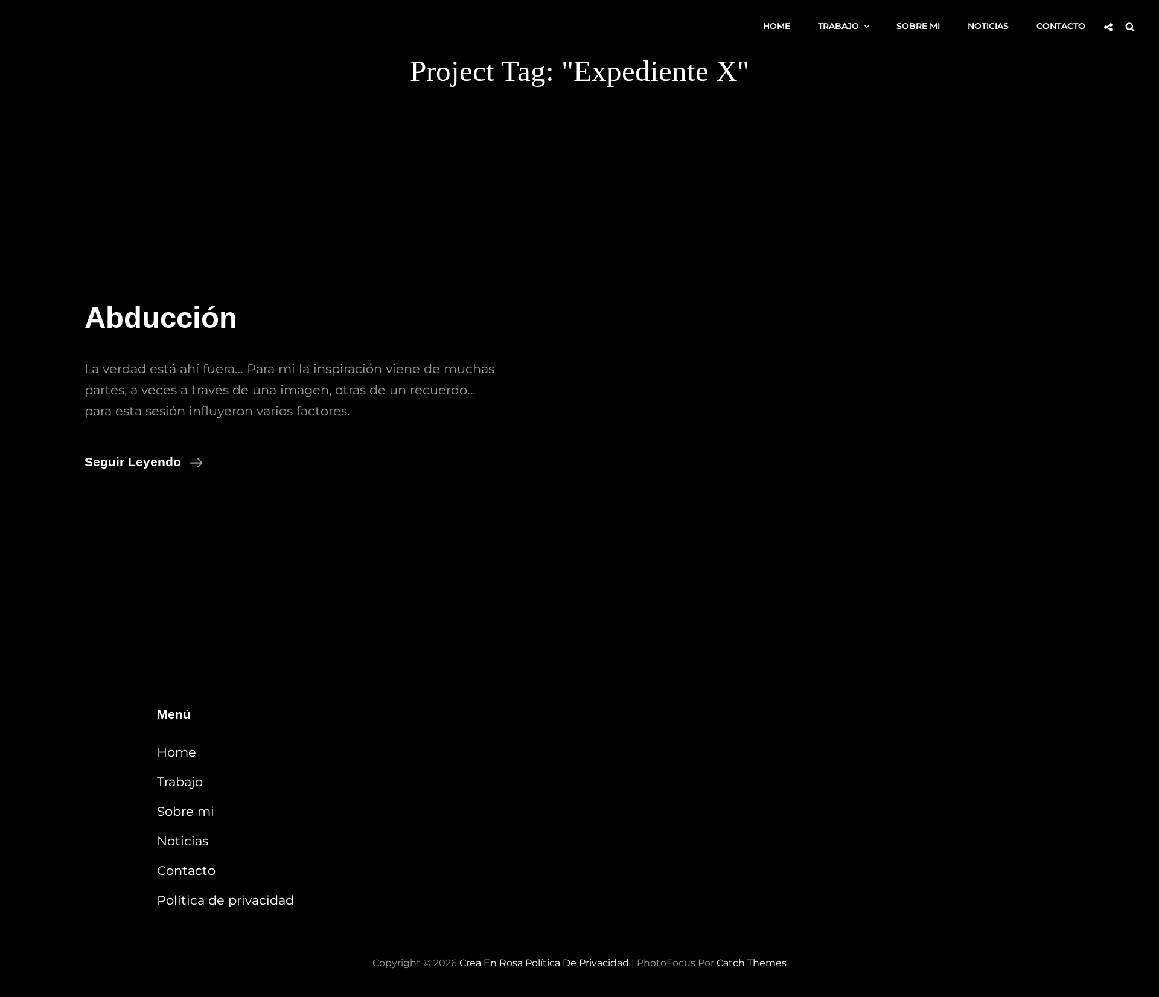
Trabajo (838, 26)
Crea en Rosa (491, 963)
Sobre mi (918, 26)
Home (776, 26)
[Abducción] (869, 385)
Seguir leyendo (144, 461)
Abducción (161, 317)
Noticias (988, 26)
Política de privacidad (225, 900)
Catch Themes (752, 963)
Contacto (1060, 26)
